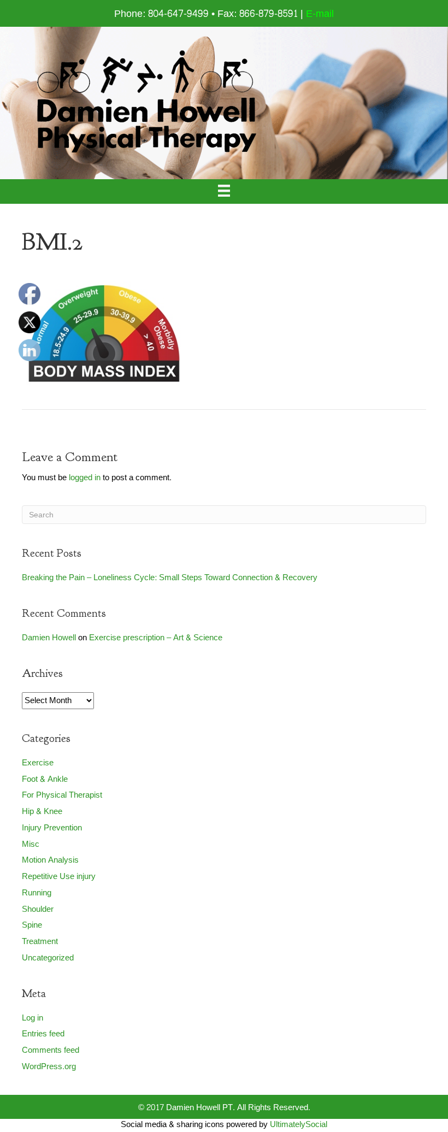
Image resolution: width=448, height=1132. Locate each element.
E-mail (320, 14)
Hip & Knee (42, 811)
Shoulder (38, 909)
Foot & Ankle (45, 779)
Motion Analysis (50, 860)
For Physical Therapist (62, 795)
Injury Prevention (52, 828)
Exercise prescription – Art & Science (155, 637)
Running (36, 893)
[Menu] (224, 191)
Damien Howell (49, 637)
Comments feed (50, 1050)
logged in (85, 477)
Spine (32, 925)
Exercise (38, 763)
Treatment (40, 941)
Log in (32, 1018)
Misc (30, 844)
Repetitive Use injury (59, 876)
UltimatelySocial (298, 1124)
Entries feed (43, 1034)
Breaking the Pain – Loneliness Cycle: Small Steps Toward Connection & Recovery (169, 577)
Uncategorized (48, 958)
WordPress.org (49, 1066)
